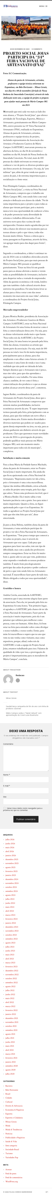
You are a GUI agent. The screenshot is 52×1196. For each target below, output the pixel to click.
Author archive (18, 680)
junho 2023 (10, 950)
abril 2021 (9, 1050)
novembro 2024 (12, 883)
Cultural (8, 1101)
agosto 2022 (10, 986)
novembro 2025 (12, 863)
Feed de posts (10, 1173)
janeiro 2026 (10, 855)
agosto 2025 (10, 867)
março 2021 (10, 1054)
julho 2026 (9, 839)
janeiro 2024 (10, 923)
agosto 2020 (10, 1069)
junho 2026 (10, 843)
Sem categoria (11, 1145)
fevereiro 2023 (11, 966)
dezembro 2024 (11, 879)
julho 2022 (9, 990)
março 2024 (10, 915)
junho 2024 (10, 903)
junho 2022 (10, 994)
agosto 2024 (10, 895)
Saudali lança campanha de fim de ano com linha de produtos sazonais (27, 707)
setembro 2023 (11, 938)
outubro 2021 (11, 1026)
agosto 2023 (10, 942)
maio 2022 (9, 998)
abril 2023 (9, 958)
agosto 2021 (10, 1034)
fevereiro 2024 (11, 919)
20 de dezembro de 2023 (19, 49)
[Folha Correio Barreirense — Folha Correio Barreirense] (10, 6)
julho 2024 (9, 899)
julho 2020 (10, 1073)
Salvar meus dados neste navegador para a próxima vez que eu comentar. (22, 809)
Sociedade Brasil (12, 1149)
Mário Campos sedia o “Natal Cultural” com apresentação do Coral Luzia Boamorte (24, 714)
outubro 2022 (11, 978)
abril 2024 (9, 911)
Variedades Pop (11, 1157)
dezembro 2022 (11, 970)
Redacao (20, 675)
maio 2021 (9, 1046)
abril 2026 (9, 851)
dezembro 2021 (11, 1018)
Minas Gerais (11, 698)
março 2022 (10, 1006)
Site (4, 797)
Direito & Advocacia (13, 1105)
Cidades (8, 1097)
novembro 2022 (12, 974)
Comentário (8, 744)
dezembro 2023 (11, 927)
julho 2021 (9, 1038)
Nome (6, 775)
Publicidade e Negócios (15, 1137)
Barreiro (8, 1086)
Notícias (8, 1133)
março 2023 (10, 962)
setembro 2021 (11, 1030)
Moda (7, 1125)
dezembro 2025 (11, 859)
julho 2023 (9, 946)
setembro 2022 (11, 982)
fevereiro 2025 (11, 871)
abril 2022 (9, 1002)
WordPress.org (11, 1181)
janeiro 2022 (10, 1014)
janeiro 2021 (10, 1062)
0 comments (37, 49)
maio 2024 (9, 907)
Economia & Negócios (14, 1109)
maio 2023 (9, 954)
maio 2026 (9, 847)
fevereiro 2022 (11, 1010)
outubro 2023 (11, 935)
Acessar (8, 1169)
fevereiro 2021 (11, 1058)
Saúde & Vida (11, 1141)
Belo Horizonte (11, 1090)
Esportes (8, 1113)
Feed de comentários (13, 1177)
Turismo (9, 1153)
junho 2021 (10, 1042)
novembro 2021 (11, 1022)
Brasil (7, 1094)
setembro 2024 (11, 891)
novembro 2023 (12, 930)
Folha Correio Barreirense (20, 1192)
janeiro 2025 (10, 875)
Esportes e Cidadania (14, 1117)
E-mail (6, 786)
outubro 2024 (11, 887)
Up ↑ (47, 1192)
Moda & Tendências (13, 1129)
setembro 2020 (11, 1066)
